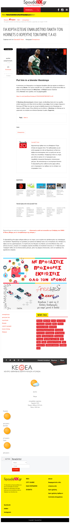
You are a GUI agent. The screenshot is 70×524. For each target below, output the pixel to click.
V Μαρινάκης (40, 324)
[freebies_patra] (35, 284)
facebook (7, 505)
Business (39, 320)
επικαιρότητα (25, 20)
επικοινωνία (52, 486)
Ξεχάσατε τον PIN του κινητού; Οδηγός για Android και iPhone (61, 210)
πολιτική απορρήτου (55, 497)
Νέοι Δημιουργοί (60, 333)
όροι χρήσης (52, 489)
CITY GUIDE (30, 482)
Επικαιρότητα (36, 39)
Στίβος (38, 342)
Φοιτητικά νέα (40, 345)
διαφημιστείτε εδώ (54, 482)
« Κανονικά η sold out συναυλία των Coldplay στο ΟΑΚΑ (46, 230)
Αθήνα (54, 324)
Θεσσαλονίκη (40, 333)
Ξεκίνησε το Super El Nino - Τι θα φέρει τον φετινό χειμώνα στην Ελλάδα (31, 193)
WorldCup (48, 324)
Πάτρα (38, 336)
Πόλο (61, 339)
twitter (6, 508)
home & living (6, 329)
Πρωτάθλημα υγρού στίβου (51, 339)
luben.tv (26, 117)
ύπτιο (38, 348)
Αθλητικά (60, 324)
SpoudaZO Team (19, 39)
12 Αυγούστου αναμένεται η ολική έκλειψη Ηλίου (19, 192)
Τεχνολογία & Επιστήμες (54, 342)
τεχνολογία (5, 320)
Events (53, 320)
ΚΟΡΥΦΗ (7, 459)
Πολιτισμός (40, 339)
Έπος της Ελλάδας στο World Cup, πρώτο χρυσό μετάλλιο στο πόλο (51, 193)
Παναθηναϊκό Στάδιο (47, 336)
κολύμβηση (63, 345)
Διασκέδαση (53, 327)
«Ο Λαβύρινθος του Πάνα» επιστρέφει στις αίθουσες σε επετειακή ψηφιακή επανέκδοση (20, 212)
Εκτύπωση (8, 69)
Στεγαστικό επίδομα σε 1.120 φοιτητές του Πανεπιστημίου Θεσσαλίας (41, 210)
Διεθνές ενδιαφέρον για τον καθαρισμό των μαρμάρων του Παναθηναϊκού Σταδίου (30, 212)
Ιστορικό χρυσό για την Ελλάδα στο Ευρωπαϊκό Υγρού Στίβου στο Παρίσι (41, 192)
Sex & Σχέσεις (61, 320)
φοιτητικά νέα (6, 317)
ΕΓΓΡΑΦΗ (15, 469)
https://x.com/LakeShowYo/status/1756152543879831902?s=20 (34, 96)
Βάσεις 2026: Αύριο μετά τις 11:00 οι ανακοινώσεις (60, 192)
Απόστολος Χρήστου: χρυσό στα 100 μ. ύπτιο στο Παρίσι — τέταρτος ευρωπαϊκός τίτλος (51, 212)
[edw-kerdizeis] (35, 260)
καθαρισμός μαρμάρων (52, 345)
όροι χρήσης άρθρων (55, 493)
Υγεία (64, 342)
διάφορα (4, 332)
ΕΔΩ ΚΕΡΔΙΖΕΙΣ (31, 486)
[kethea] (35, 360)
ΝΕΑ (27, 479)
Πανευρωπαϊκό (59, 336)
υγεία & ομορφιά (6, 326)
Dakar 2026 (47, 320)
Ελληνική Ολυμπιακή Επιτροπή (45, 330)
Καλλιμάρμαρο (50, 333)
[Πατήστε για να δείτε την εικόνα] (41, 61)
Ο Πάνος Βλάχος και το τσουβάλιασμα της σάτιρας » (19, 232)
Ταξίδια (44, 342)
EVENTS (29, 489)
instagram (7, 512)
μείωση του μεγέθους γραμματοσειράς (7, 62)
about (50, 479)
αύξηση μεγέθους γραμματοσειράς (9, 62)
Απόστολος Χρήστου (42, 327)
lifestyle (4, 323)
